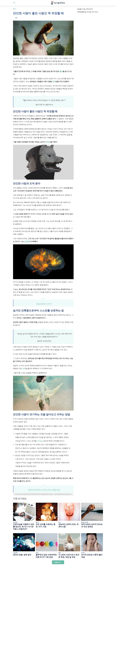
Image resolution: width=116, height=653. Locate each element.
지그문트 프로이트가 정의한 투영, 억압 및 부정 (68, 556)
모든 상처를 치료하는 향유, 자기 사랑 (45, 525)
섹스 (59, 522)
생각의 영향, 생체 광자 (22, 555)
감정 (37, 552)
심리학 (82, 552)
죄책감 (40, 441)
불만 (61, 71)
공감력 (26, 241)
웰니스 (14, 8)
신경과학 (15, 522)
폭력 (23, 368)
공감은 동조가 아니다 (44, 304)
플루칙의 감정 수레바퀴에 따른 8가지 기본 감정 (46, 556)
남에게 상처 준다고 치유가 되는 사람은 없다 (44, 490)
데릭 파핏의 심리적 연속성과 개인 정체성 (91, 525)
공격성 (47, 142)
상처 (53, 81)
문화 (59, 552)
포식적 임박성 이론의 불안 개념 (91, 556)
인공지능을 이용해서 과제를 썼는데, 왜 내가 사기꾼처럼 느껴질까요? (23, 526)
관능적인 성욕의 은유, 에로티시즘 (68, 525)
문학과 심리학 (84, 522)
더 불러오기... (58, 562)
